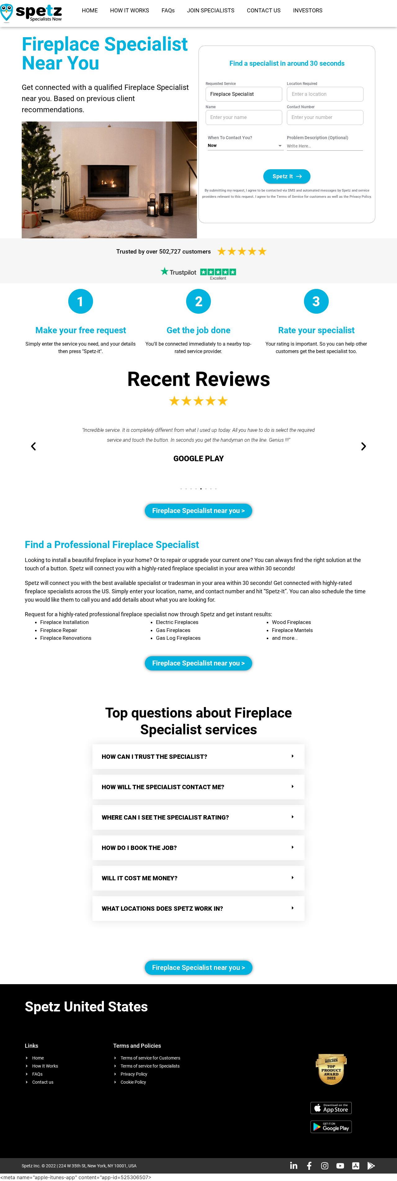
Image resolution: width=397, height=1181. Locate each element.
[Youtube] (340, 1166)
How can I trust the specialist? (154, 756)
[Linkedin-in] (294, 1166)
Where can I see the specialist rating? (165, 817)
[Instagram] (325, 1166)
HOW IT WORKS (129, 10)
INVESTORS (308, 10)
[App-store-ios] (356, 1166)
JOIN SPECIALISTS (210, 10)
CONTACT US (264, 10)
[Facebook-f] (309, 1166)
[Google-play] (371, 1166)
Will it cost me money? (139, 878)
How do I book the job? (139, 847)
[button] (181, 488)
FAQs (168, 10)
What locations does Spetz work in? (163, 908)
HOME (90, 10)
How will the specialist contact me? (163, 787)
